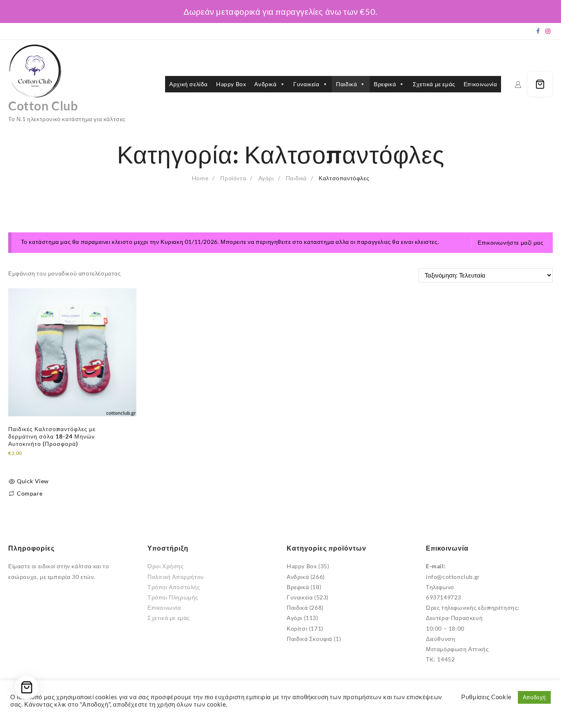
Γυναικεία (306, 83)
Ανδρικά (265, 83)
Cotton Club (43, 105)
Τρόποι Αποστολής (173, 586)
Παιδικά (346, 83)
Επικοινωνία (480, 83)
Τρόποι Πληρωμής (172, 597)
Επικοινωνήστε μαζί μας (510, 242)
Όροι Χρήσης (165, 565)
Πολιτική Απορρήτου (175, 576)
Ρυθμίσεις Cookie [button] (486, 696)
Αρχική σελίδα (188, 83)
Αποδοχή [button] (534, 697)
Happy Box (231, 83)
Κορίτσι (297, 628)
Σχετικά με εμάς (434, 83)
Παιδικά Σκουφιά (309, 638)
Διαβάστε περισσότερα (39, 462)
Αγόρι (294, 617)
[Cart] (540, 84)
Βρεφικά (385, 83)
